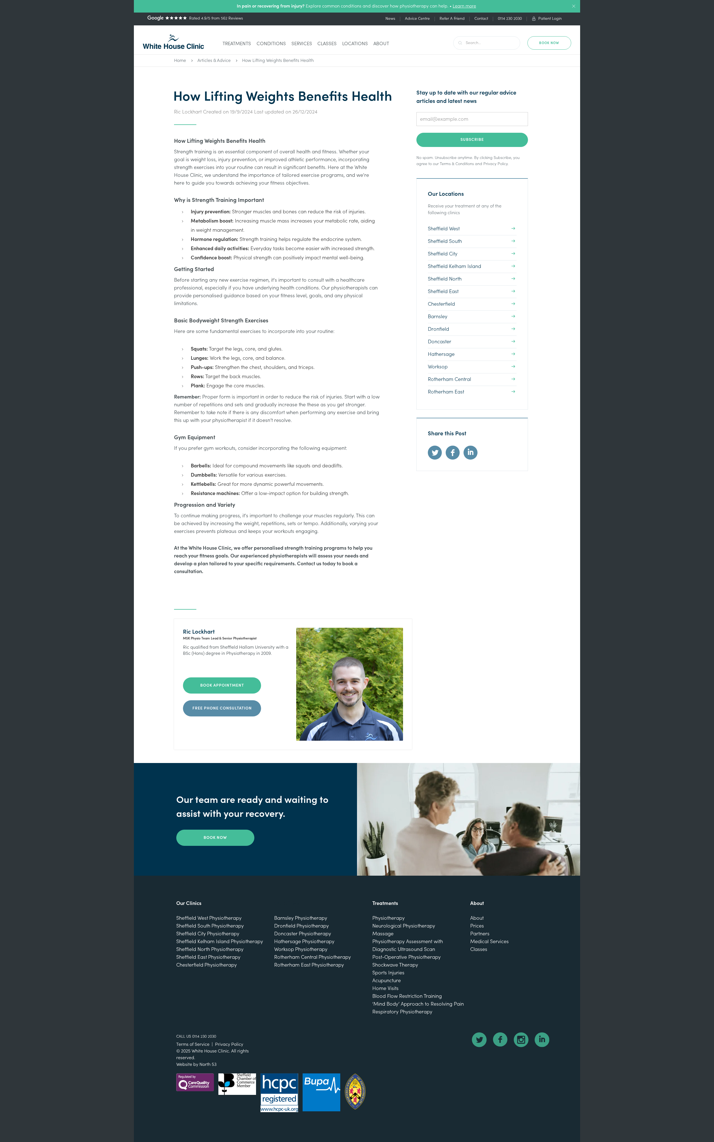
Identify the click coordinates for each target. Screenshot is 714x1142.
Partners (479, 934)
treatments (237, 43)
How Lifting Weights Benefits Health (278, 60)
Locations (355, 43)
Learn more (464, 6)
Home (180, 60)
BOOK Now (549, 43)
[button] (237, 44)
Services (301, 43)
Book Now (215, 838)
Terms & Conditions (457, 164)
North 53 (207, 1064)
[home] (173, 41)
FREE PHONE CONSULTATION (222, 708)
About (381, 43)
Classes (327, 43)
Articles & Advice (214, 60)
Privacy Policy (495, 164)
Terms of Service (192, 1044)
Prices (477, 926)
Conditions (271, 43)
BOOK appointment (222, 685)
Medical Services (489, 942)
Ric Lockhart (188, 112)
